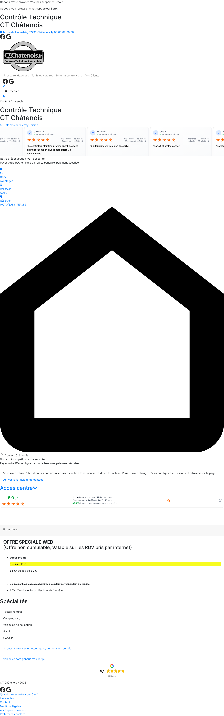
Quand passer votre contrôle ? (19, 694)
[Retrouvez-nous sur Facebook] (3, 36)
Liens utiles (7, 698)
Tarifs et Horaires (42, 75)
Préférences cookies (12, 714)
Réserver (13, 91)
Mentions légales (10, 706)
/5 (19, 125)
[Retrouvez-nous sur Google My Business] (8, 36)
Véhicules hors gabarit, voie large (24, 659)
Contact (5, 702)
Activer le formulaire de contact (23, 479)
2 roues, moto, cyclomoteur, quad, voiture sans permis (37, 648)
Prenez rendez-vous (16, 75)
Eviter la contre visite (69, 75)
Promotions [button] (10, 529)
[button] (18, 488)
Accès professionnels (13, 710)
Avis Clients (92, 75)
